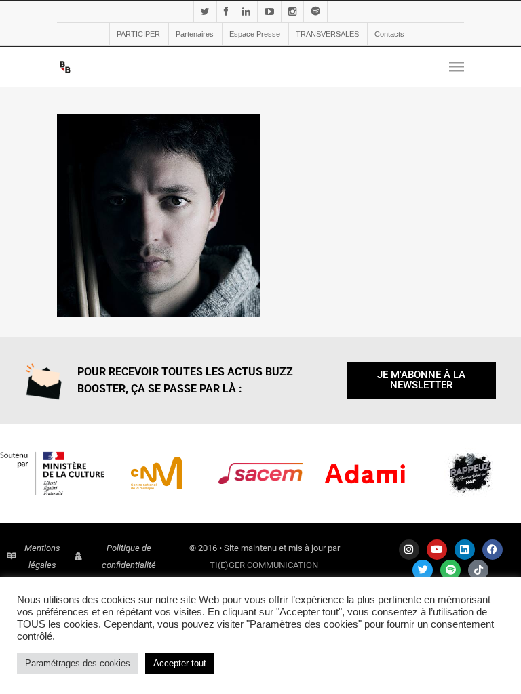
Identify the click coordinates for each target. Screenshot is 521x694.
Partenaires (195, 34)
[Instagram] (409, 549)
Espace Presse (254, 34)
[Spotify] (450, 570)
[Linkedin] (465, 549)
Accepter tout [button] (179, 663)
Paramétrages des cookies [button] (77, 663)
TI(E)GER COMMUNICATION (264, 565)
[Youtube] (437, 549)
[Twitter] (422, 570)
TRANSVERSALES (327, 34)
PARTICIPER (138, 34)
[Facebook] (492, 549)
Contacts (389, 34)
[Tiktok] (478, 570)
